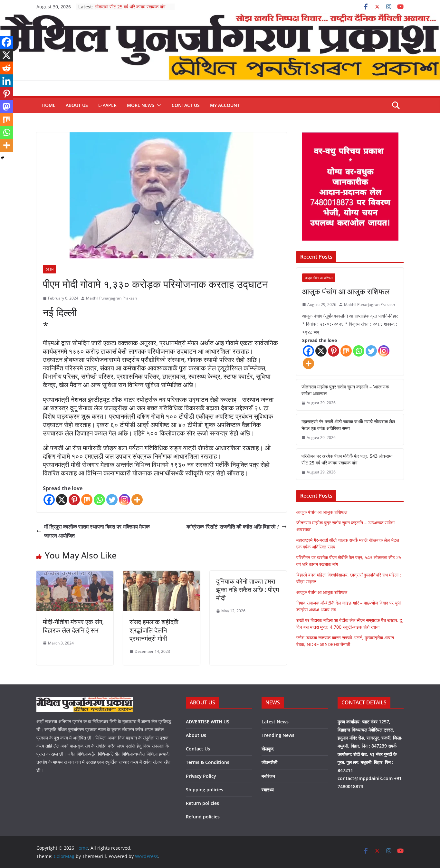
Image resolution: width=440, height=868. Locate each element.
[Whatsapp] (99, 499)
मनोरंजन (268, 776)
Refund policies (203, 817)
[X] (61, 499)
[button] (157, 105)
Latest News (275, 722)
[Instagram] (124, 499)
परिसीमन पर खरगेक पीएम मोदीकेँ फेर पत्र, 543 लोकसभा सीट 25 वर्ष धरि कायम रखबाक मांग (133, 10)
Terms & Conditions (207, 762)
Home (48, 105)
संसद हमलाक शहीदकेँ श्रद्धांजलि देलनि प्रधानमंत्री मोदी (153, 630)
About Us (77, 105)
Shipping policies (204, 790)
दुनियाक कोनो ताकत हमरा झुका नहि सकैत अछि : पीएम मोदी (247, 589)
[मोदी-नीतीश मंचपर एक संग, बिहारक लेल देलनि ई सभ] (74, 575)
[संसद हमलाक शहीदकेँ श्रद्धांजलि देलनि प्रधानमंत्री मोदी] (161, 575)
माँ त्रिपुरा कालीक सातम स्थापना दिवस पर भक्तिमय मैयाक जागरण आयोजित (97, 531)
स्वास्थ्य (268, 790)
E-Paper (107, 105)
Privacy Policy (201, 776)
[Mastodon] (6, 106)
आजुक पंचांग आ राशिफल (319, 277)
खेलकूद (267, 749)
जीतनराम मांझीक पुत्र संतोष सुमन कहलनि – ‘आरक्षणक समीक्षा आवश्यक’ (345, 390)
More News (140, 105)
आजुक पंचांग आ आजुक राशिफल (346, 291)
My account (225, 105)
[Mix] (86, 499)
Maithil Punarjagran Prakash (111, 298)
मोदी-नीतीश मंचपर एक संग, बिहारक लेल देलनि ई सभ (73, 625)
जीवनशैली (269, 762)
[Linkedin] (6, 80)
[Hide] (2, 157)
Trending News (278, 735)
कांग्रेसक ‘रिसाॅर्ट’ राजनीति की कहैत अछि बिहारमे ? (233, 526)
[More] (137, 499)
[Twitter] (112, 499)
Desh (49, 269)
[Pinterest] (74, 499)
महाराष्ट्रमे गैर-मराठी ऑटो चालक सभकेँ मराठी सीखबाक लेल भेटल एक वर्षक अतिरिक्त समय (348, 424)
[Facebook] (49, 499)
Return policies (202, 803)
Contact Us (186, 105)
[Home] (220, 17)
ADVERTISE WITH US (207, 722)
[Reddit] (6, 68)
